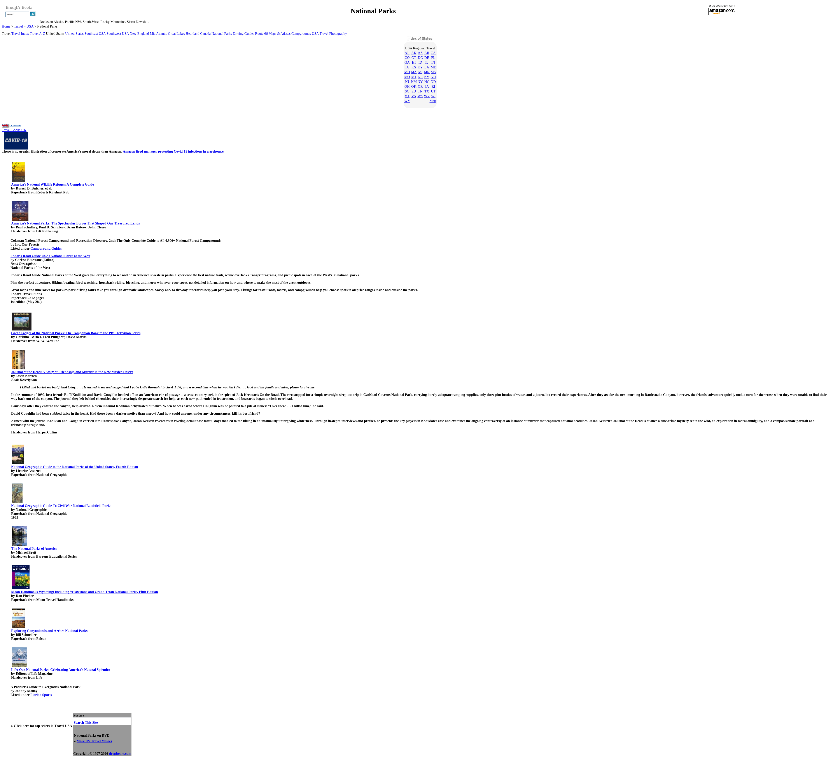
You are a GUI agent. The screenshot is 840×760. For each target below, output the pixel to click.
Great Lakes (176, 33)
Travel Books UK (14, 130)
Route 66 (261, 33)
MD (407, 72)
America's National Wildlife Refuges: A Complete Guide (52, 184)
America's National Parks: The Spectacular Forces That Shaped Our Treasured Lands (75, 223)
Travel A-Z (37, 33)
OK (413, 86)
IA (407, 67)
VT (407, 96)
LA (426, 67)
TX (426, 91)
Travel (18, 26)
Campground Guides (46, 248)
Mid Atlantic (158, 33)
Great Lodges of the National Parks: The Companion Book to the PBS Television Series (75, 333)
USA (29, 26)
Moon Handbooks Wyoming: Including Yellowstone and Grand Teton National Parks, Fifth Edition (84, 592)
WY (407, 101)
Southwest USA (118, 33)
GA (407, 62)
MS (433, 72)
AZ (420, 53)
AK (413, 53)
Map (433, 101)
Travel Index (20, 33)
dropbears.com (120, 753)
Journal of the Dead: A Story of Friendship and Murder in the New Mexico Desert (72, 372)
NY (420, 81)
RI (433, 86)
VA (413, 96)
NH (433, 77)
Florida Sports (41, 695)
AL (407, 53)
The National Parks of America (34, 548)
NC (426, 81)
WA (420, 96)
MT (413, 77)
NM (414, 81)
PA (427, 86)
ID (420, 62)
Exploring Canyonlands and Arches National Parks (49, 631)
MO (407, 77)
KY (420, 67)
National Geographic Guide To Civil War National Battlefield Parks (61, 506)
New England (139, 33)
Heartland (192, 33)
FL (433, 57)
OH (407, 86)
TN (420, 91)
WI (433, 96)
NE (420, 77)
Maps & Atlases (279, 33)
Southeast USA (95, 33)
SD (413, 91)
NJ (407, 81)
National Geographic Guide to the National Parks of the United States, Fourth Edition (74, 467)
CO (407, 57)
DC (420, 57)
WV (427, 96)
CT (413, 57)
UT (433, 91)
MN (427, 72)
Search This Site (86, 722)
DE (426, 57)
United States (74, 33)
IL (427, 62)
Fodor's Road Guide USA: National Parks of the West (50, 256)
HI (414, 62)
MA (414, 72)
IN (433, 62)
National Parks (222, 33)
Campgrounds (301, 33)
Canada (205, 33)
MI (420, 72)
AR (426, 53)
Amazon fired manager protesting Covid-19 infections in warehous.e (173, 151)
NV (426, 77)
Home (6, 26)
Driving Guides (243, 33)
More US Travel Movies (94, 741)
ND (433, 81)
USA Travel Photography (329, 33)
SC (407, 91)
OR (420, 86)
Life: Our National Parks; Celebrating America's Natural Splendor (60, 669)
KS (413, 67)
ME (433, 67)
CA (433, 53)
